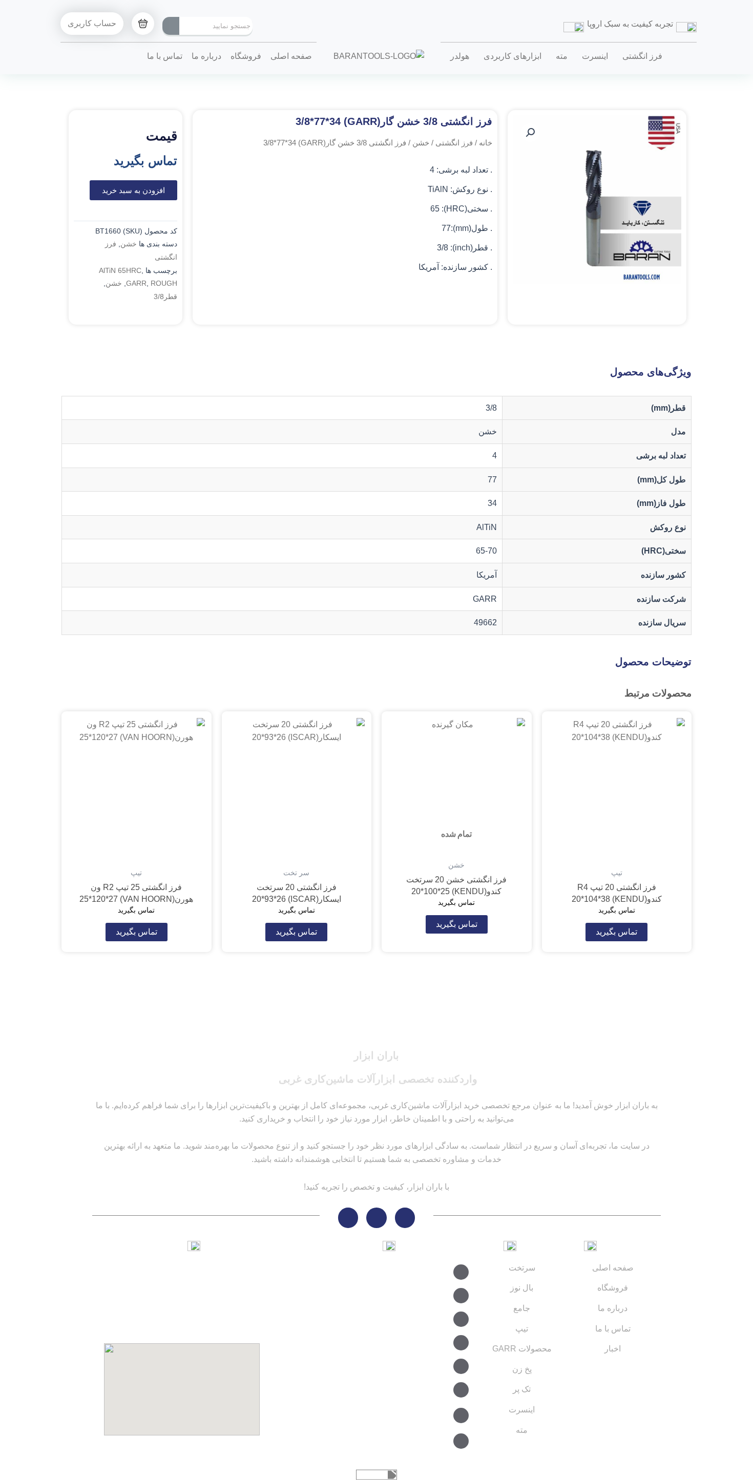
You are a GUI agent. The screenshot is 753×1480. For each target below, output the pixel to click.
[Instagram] (376, 1218)
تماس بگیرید (616, 931)
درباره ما (206, 56)
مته (562, 56)
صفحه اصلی (291, 56)
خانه (485, 143)
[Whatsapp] (348, 1218)
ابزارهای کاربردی (512, 56)
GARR (136, 283)
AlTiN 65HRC (120, 270)
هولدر (459, 56)
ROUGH (164, 283)
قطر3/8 (165, 296)
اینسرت (595, 56)
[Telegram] (405, 1218)
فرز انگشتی (642, 56)
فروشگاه (246, 56)
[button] (530, 132)
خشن (420, 143)
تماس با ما (164, 56)
